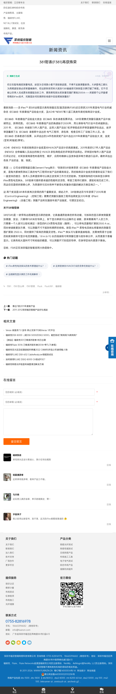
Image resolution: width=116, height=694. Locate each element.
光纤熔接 (10, 604)
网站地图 (91, 670)
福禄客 (58, 286)
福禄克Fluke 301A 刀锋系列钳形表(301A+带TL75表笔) (31, 344)
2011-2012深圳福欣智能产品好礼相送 (30, 309)
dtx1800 (47, 677)
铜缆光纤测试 (66, 544)
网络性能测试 (66, 548)
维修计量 (10, 587)
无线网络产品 (66, 552)
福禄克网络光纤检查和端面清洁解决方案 (25, 364)
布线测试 (10, 591)
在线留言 (107, 2)
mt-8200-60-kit (74, 677)
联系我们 (96, 2)
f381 (9, 286)
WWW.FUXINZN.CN (43, 670)
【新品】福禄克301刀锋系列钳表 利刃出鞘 (26, 340)
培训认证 (10, 583)
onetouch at (60, 681)
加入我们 (10, 552)
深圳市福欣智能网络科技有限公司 (20, 656)
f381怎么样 (19, 286)
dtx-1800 (35, 677)
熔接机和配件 (66, 569)
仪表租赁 (10, 595)
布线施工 (10, 600)
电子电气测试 (66, 560)
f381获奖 (31, 286)
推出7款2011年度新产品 (24, 306)
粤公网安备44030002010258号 (59, 674)
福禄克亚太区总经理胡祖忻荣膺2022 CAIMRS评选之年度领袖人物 (37, 349)
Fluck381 (49, 286)
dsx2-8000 (59, 677)
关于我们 (85, 2)
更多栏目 (10, 565)
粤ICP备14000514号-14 (65, 670)
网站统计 (81, 670)
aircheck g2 (73, 681)
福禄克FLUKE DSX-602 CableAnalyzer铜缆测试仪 (29, 354)
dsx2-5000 (88, 677)
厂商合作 (10, 560)
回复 (109, 465)
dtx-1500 (25, 677)
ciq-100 (98, 677)
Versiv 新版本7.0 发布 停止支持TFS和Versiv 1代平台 (30, 330)
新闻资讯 (58, 50)
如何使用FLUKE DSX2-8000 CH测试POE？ (26, 359)
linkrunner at (46, 681)
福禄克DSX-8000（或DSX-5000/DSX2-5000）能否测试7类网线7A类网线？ (42, 335)
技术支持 (10, 556)
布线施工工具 (66, 556)
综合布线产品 (66, 565)
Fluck (39, 286)
